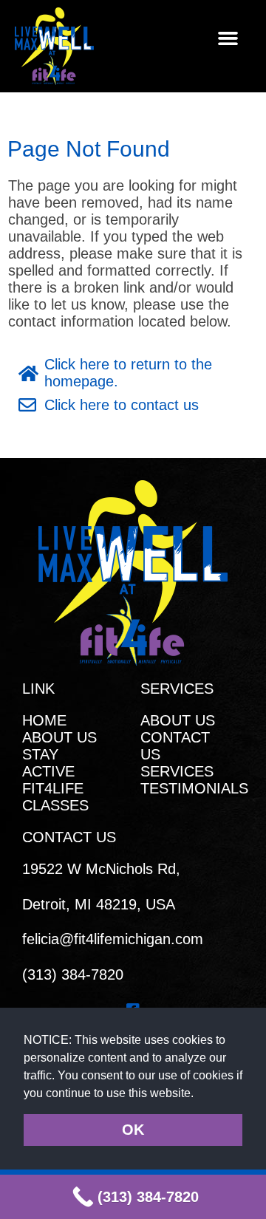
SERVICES (177, 771)
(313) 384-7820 (72, 974)
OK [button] (133, 1129)
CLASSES (55, 805)
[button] (199, 1094)
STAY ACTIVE (48, 762)
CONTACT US (175, 745)
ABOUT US (59, 737)
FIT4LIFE (52, 788)
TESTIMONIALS (192, 788)
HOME (44, 720)
